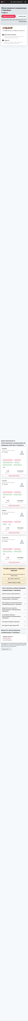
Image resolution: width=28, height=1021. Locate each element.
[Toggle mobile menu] (25, 2)
